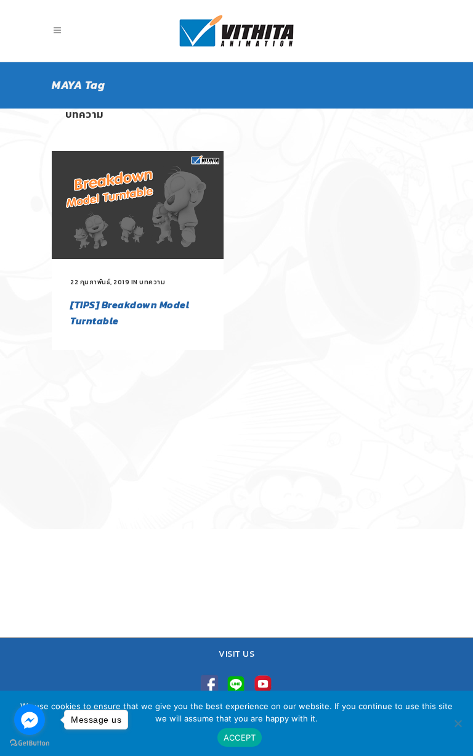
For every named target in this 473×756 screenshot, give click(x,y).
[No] (457, 723)
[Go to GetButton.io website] (29, 743)
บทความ (152, 282)
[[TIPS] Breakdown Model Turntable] (138, 205)
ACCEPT (240, 737)
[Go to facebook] (29, 719)
